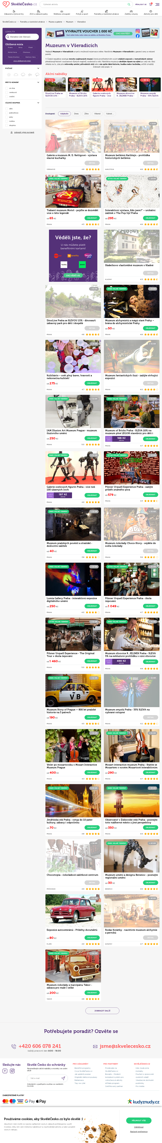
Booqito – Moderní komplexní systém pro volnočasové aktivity (114, 1077)
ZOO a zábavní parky (39, 14)
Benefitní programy (83, 1068)
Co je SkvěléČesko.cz (83, 1071)
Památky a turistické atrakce (106, 14)
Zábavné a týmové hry (14, 14)
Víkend (97, 114)
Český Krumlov (13, 57)
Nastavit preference (139, 1132)
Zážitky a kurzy (131, 14)
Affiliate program (112, 1083)
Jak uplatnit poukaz (83, 1074)
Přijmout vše (139, 1121)
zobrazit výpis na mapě (24, 132)
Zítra (86, 114)
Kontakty (139, 1071)
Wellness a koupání (62, 14)
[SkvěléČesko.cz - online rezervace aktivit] (20, 4)
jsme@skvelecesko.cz (125, 1046)
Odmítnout (139, 1127)
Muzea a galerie (55, 22)
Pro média (140, 1086)
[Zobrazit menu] (157, 4)
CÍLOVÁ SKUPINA (12, 103)
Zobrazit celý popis (101, 67)
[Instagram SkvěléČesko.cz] (12, 1071)
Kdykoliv (64, 114)
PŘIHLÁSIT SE (140, 4)
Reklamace (79, 1080)
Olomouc (26, 52)
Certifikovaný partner (114, 1086)
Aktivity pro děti (151, 14)
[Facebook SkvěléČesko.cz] (5, 1071)
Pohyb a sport (82, 14)
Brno (20, 47)
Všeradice (81, 22)
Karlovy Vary (31, 57)
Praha (10, 47)
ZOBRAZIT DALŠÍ (102, 1011)
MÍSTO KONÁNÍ (11, 82)
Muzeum (69, 22)
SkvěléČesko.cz (9, 22)
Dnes (76, 114)
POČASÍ (8, 68)
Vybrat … (110, 114)
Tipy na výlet (80, 1083)
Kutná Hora (12, 52)
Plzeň (30, 47)
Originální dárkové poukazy (86, 1077)
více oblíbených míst (22, 61)
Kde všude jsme (142, 1068)
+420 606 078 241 (40, 1046)
